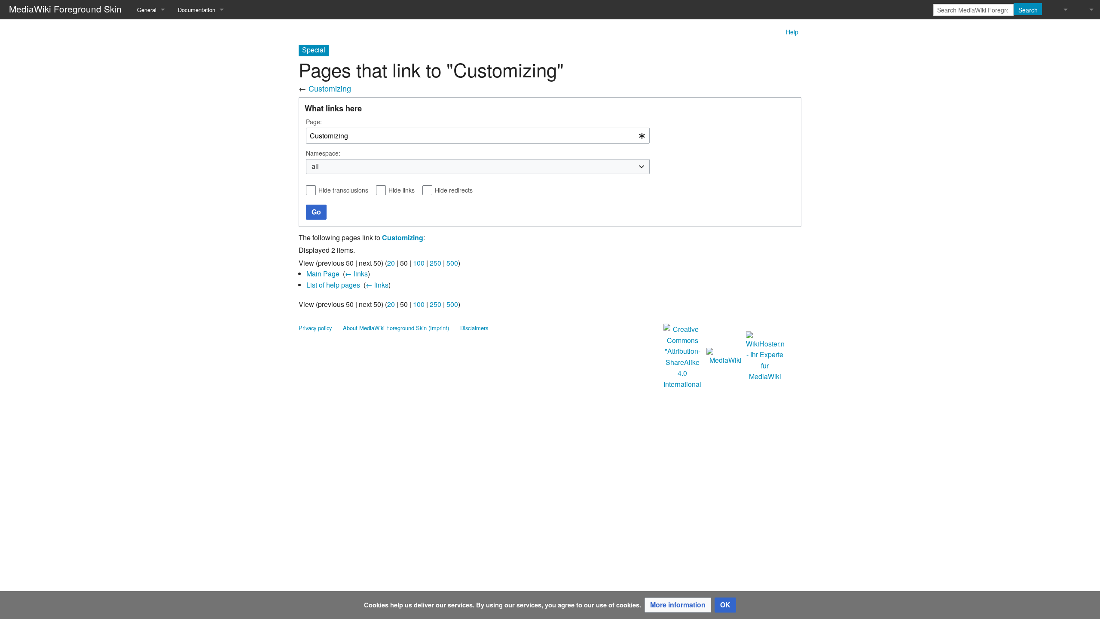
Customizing (330, 88)
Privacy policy (315, 328)
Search (1028, 10)
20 (391, 263)
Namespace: (323, 153)
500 (452, 263)
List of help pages (333, 285)
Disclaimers (474, 328)
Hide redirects (454, 190)
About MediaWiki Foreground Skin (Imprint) (396, 328)
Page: (314, 121)
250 (435, 263)
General (146, 10)
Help (792, 32)
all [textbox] (315, 166)
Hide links (401, 190)
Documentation (196, 10)
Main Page (322, 274)
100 (419, 263)
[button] (678, 605)
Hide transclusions (343, 190)
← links (356, 274)
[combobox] (478, 136)
